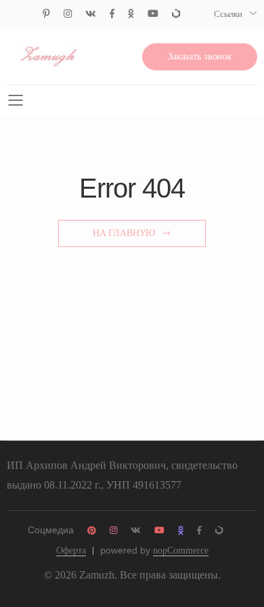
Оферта (71, 550)
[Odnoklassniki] (131, 14)
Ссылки (228, 14)
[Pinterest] (46, 14)
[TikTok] (176, 14)
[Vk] (90, 14)
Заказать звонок (200, 56)
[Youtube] (153, 14)
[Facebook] (112, 14)
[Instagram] (68, 14)
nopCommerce (180, 550)
